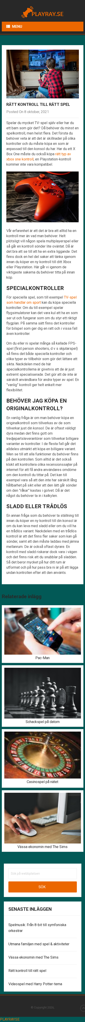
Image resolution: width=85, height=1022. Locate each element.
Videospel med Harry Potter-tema (35, 984)
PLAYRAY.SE (9, 1019)
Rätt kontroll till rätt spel (27, 971)
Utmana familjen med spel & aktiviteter (38, 944)
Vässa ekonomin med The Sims (33, 957)
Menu (17, 26)
